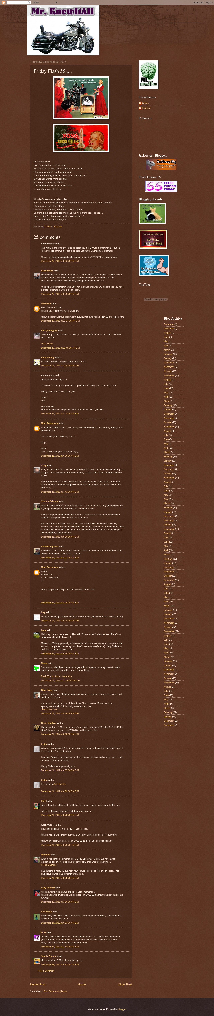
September (169, 375)
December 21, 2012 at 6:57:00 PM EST (60, 770)
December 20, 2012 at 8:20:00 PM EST (60, 294)
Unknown (46, 303)
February (168, 354)
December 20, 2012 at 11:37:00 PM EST (60, 321)
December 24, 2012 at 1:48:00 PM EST (60, 946)
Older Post (125, 984)
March (167, 350)
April (166, 345)
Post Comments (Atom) (55, 991)
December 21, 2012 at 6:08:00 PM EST (60, 734)
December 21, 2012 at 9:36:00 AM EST (60, 653)
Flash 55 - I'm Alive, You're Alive (56, 676)
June (166, 337)
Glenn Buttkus (48, 723)
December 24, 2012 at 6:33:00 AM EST (60, 923)
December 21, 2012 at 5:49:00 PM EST (60, 713)
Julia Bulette (60, 784)
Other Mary (46, 690)
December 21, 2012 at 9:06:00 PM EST (60, 845)
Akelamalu (46, 911)
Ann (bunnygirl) (49, 330)
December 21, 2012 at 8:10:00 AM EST (60, 536)
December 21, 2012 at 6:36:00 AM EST (60, 456)
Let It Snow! (47, 343)
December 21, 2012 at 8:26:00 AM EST (60, 602)
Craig (44, 465)
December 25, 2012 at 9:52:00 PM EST (60, 964)
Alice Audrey (47, 357)
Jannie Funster (49, 956)
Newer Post (38, 984)
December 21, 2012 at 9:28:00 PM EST (60, 878)
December (169, 324)
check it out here (49, 709)
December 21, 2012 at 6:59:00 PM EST (60, 791)
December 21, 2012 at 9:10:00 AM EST (60, 620)
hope (43, 630)
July (166, 384)
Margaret (45, 854)
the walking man (49, 546)
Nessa (44, 663)
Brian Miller (47, 270)
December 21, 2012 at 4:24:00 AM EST (60, 413)
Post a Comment (46, 971)
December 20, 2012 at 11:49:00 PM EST (60, 348)
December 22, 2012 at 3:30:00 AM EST (60, 902)
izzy (43, 612)
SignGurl (146, 108)
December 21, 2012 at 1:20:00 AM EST (60, 365)
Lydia (44, 744)
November (169, 328)
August (167, 332)
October (168, 371)
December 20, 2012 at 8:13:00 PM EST (60, 261)
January (168, 358)
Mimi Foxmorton (49, 423)
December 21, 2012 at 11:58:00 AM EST (60, 680)
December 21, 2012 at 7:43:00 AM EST (60, 492)
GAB (43, 932)
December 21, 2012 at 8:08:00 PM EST (60, 815)
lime (43, 801)
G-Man (145, 103)
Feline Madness (49, 865)
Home (82, 984)
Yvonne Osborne (49, 501)
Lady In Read (48, 887)
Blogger (122, 1009)
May (166, 341)
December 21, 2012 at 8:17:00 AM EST (60, 557)
